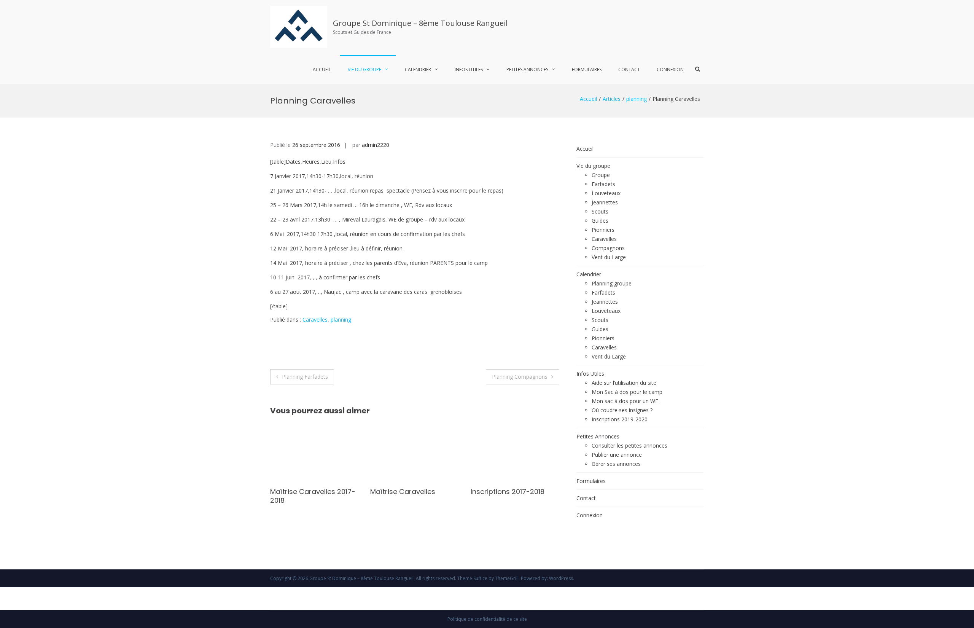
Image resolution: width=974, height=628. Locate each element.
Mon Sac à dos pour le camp (627, 391)
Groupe (601, 175)
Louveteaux (606, 193)
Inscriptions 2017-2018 (450, 491)
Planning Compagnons (519, 376)
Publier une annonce (617, 454)
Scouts (600, 211)
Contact (629, 69)
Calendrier (418, 69)
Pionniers (603, 229)
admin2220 (375, 144)
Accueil (322, 69)
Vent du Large (609, 257)
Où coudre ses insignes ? (622, 410)
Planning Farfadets (305, 376)
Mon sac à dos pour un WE (625, 401)
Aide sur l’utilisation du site (624, 382)
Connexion (670, 69)
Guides (600, 220)
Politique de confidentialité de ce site (487, 619)
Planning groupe (612, 283)
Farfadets (603, 184)
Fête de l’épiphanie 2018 (553, 491)
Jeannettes (605, 202)
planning (636, 98)
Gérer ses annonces (616, 463)
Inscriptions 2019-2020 (620, 419)
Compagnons (608, 248)
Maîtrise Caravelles (345, 491)
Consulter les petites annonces (629, 445)
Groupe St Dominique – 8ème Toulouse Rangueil (420, 23)
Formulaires (587, 69)
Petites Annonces (527, 69)
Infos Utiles (469, 69)
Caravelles (315, 319)
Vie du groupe (364, 69)
